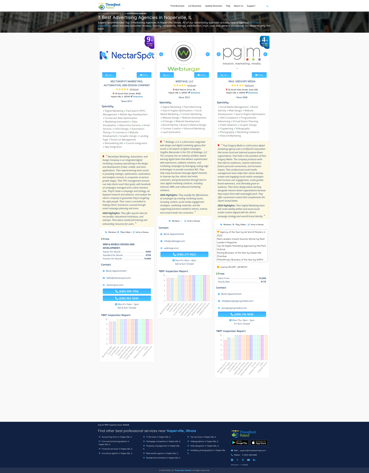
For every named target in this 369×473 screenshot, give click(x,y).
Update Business (213, 5)
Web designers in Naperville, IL (204, 446)
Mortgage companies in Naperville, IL (163, 441)
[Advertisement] (184, 401)
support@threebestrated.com (253, 450)
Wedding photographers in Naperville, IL (206, 452)
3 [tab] (127, 68)
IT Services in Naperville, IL (158, 437)
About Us (238, 5)
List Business (194, 5)
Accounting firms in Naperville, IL (116, 437)
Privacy (235, 465)
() (134, 89)
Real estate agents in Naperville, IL (162, 453)
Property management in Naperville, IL (161, 447)
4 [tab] (187, 68)
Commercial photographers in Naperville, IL (114, 443)
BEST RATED (103, 13)
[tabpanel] (126, 55)
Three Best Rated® (182, 470)
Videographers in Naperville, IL (204, 441)
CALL (110, 75)
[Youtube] (248, 460)
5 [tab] (246, 68)
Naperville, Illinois (181, 431)
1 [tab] (123, 68)
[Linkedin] (254, 460)
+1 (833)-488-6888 (249, 455)
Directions (137, 96)
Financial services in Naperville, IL (117, 449)
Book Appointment (116, 270)
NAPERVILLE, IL (117, 13)
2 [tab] (125, 68)
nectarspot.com (114, 284)
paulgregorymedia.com (234, 308)
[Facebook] (232, 460)
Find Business (177, 5)
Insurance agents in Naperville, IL (116, 453)
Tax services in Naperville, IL (203, 437)
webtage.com (171, 248)
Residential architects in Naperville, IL (163, 457)
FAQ (228, 5)
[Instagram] (243, 460)
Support (251, 5)
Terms (245, 465)
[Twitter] (237, 460)
